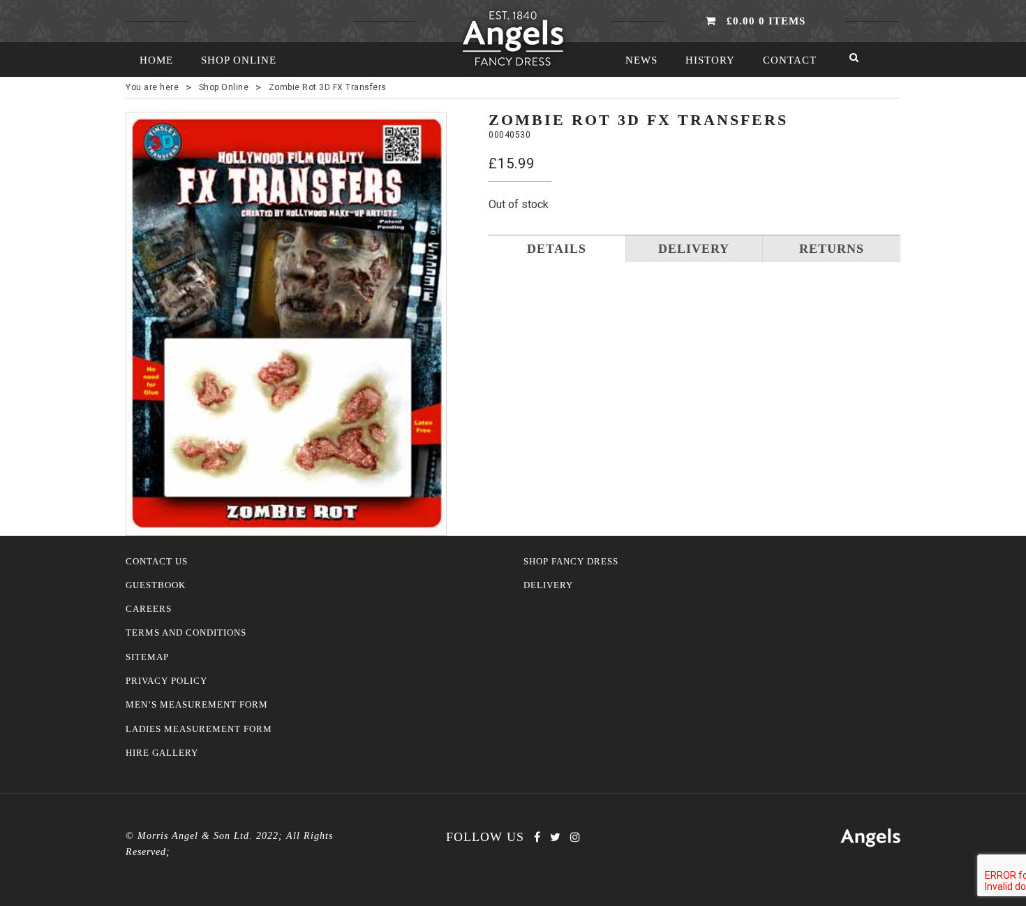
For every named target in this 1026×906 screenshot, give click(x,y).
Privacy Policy (166, 681)
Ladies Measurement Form (199, 729)
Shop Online (238, 60)
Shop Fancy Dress (570, 562)
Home (156, 60)
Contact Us (157, 562)
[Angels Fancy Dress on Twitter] (555, 837)
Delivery (548, 585)
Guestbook (156, 585)
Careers (149, 609)
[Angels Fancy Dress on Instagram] (575, 837)
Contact (790, 60)
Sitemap (147, 657)
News (641, 60)
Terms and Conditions (186, 633)
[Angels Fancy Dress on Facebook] (537, 837)
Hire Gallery (162, 753)
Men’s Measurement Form (197, 705)
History (710, 60)
